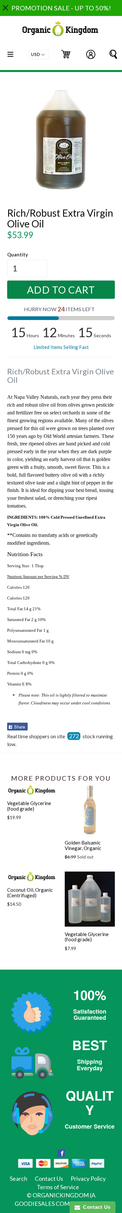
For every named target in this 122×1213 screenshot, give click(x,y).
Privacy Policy (88, 1178)
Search (18, 1178)
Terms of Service (58, 1187)
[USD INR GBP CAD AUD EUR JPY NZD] (38, 54)
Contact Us (49, 1178)
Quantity (17, 254)
